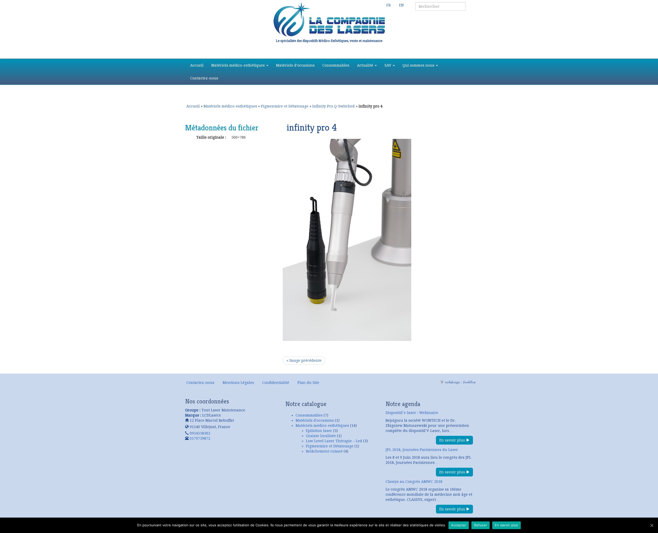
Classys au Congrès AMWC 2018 (414, 482)
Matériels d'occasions (315, 420)
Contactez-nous (204, 78)
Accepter (458, 525)
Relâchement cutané (324, 451)
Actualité (365, 65)
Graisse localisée (321, 436)
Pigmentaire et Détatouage (284, 106)
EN (401, 5)
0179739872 (200, 438)
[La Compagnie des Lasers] (329, 19)
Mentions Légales (238, 383)
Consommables (335, 65)
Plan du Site (308, 383)
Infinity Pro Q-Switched (333, 106)
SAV (388, 65)
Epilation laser (319, 431)
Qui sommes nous (419, 65)
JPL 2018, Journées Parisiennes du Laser (422, 450)
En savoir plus (452, 440)
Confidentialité (275, 383)
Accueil (197, 65)
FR (388, 5)
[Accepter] (651, 525)
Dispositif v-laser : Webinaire (412, 413)
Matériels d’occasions (295, 65)
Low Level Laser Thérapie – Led (334, 441)
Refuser (480, 525)
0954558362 (200, 433)
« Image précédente (304, 360)
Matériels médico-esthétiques (238, 65)
